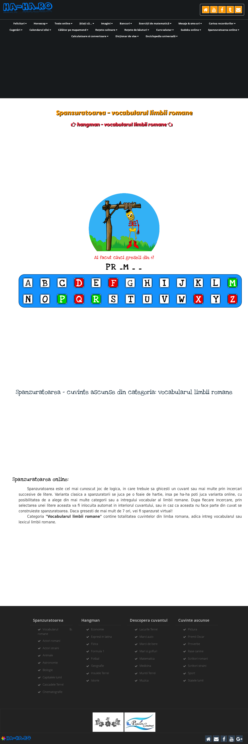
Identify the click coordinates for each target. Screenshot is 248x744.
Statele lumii (195, 680)
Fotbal (95, 658)
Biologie (48, 670)
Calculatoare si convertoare (89, 36)
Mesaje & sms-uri (189, 23)
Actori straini (51, 648)
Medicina (145, 666)
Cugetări (15, 30)
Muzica (144, 680)
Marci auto (146, 637)
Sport (191, 673)
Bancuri (125, 23)
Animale (48, 655)
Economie (97, 629)
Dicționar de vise (126, 36)
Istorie (95, 680)
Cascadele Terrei (53, 684)
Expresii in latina (101, 637)
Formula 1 (97, 651)
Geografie (97, 666)
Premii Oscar (196, 637)
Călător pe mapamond (72, 30)
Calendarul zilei (39, 30)
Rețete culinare (105, 30)
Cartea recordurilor (221, 23)
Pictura (192, 629)
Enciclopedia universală (161, 36)
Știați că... (86, 23)
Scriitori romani (198, 658)
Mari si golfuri (148, 651)
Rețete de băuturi (136, 30)
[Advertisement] (124, 68)
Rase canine (195, 651)
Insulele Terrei (100, 673)
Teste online (63, 23)
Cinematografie (52, 692)
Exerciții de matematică (154, 23)
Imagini (106, 23)
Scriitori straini (197, 666)
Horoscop (40, 23)
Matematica (147, 658)
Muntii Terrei (148, 673)
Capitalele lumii (52, 677)
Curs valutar (164, 30)
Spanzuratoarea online (223, 30)
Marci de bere (149, 644)
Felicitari (19, 23)
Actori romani (51, 641)
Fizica (94, 644)
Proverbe (194, 644)
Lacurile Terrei (149, 629)
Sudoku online (190, 30)
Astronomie (50, 662)
